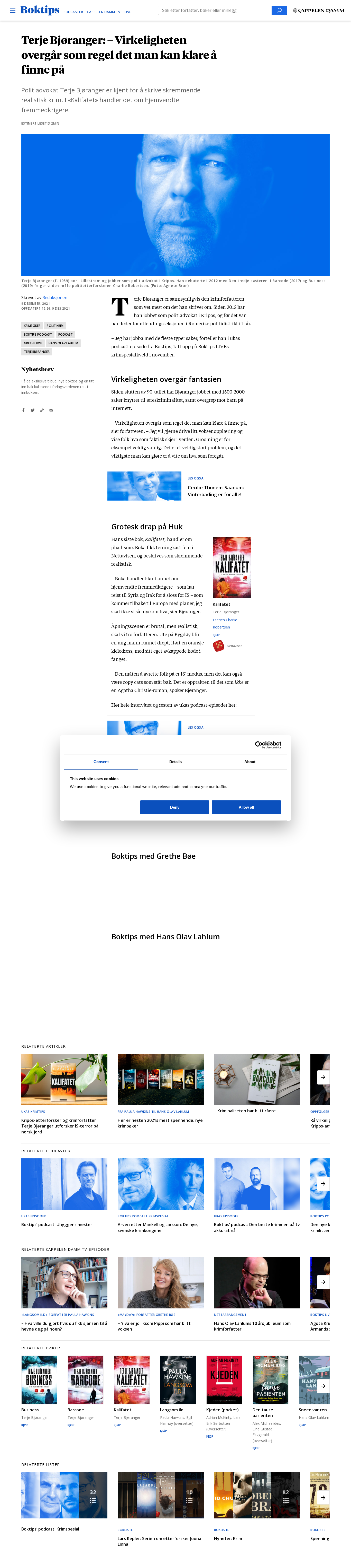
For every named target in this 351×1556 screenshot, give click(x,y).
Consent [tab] (101, 761)
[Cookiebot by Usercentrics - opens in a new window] (258, 745)
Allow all (246, 807)
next (323, 1077)
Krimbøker (32, 326)
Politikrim (55, 326)
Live (127, 12)
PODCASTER (73, 12)
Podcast (65, 334)
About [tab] (250, 761)
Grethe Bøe (33, 343)
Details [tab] (175, 761)
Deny (174, 807)
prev (27, 1077)
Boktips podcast (38, 334)
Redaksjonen (54, 297)
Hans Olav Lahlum (63, 343)
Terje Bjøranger (37, 351)
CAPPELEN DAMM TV (103, 12)
